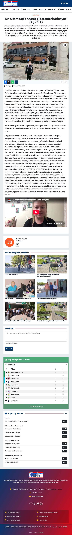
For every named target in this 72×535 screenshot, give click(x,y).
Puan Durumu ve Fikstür (14, 516)
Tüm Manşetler (43, 516)
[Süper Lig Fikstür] (66, 413)
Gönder (9, 348)
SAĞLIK (60, 527)
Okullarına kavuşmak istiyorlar (47, 298)
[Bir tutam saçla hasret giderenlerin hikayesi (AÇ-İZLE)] (36, 61)
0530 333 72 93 (37, 493)
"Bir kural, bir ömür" (11, 274)
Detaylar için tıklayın (36, 406)
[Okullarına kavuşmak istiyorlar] (52, 288)
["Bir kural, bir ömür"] (20, 264)
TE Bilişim (8, 86)
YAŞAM (68, 9)
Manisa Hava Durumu (14, 512)
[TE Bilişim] (9, 242)
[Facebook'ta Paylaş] (5, 82)
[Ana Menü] (67, 3)
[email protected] (56, 489)
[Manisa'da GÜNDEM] (10, 3)
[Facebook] (31, 503)
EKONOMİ (52, 9)
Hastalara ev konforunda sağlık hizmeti (18, 298)
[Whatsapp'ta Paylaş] (12, 82)
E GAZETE (42, 9)
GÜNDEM (4, 9)
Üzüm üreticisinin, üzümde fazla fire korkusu (51, 321)
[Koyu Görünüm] (61, 3)
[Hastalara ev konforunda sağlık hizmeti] (20, 288)
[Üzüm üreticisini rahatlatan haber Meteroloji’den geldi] (52, 264)
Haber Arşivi (43, 520)
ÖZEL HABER (25, 9)
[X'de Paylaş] (8, 82)
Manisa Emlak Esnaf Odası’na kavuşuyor (18, 321)
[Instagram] (34, 503)
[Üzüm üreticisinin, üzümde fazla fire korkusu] (52, 311)
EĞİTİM (65, 527)
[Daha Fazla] (16, 82)
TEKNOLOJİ (15, 9)
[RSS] (41, 503)
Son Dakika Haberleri (13, 520)
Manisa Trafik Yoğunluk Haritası (48, 512)
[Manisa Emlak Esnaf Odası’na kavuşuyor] (20, 311)
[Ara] (64, 3)
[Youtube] (37, 503)
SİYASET (61, 9)
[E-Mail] (17, 244)
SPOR (35, 9)
